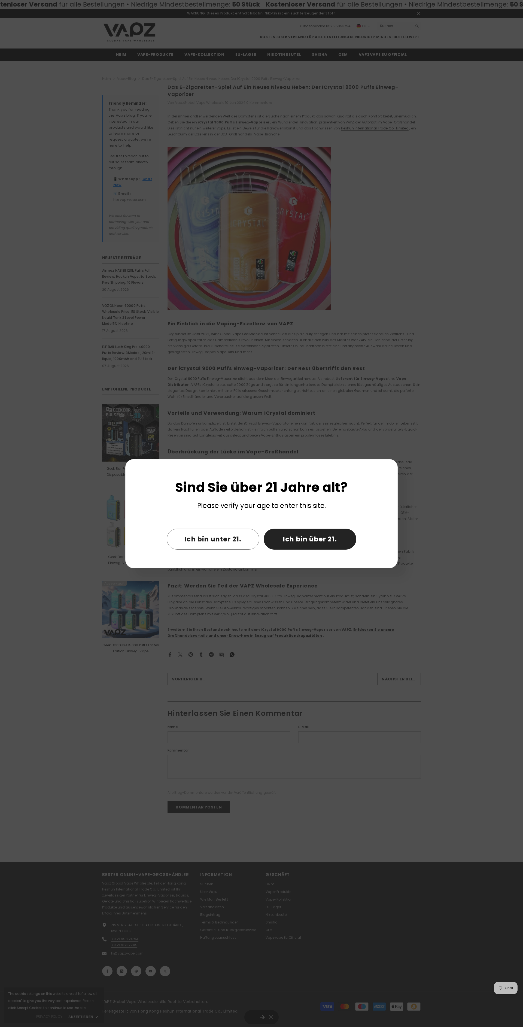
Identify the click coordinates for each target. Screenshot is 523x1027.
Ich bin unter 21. (212, 539)
